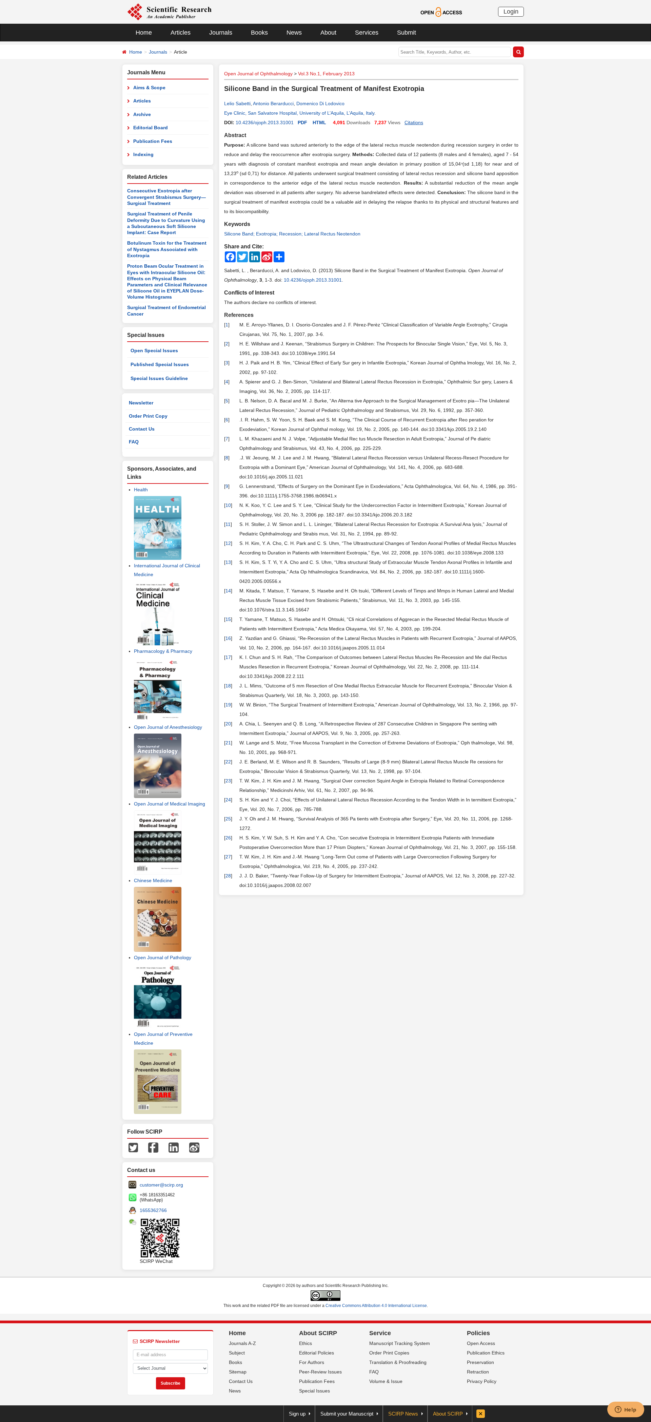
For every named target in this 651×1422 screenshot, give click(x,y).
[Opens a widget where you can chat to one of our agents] (625, 1410)
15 (228, 619)
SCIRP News (403, 1414)
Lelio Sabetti (237, 103)
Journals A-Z (242, 1343)
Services (366, 32)
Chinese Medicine (153, 880)
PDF (302, 122)
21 (228, 742)
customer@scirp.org (161, 1185)
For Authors (311, 1362)
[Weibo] (194, 1147)
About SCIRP (318, 1333)
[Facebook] (153, 1147)
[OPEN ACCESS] (441, 11)
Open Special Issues (154, 350)
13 (228, 562)
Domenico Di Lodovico (320, 103)
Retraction (478, 1371)
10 (228, 505)
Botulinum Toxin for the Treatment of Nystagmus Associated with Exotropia (166, 249)
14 (228, 590)
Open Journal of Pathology (162, 957)
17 (228, 657)
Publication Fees (152, 141)
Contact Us (142, 429)
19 (228, 704)
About (328, 32)
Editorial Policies (316, 1352)
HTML (319, 122)
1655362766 (153, 1210)
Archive (142, 114)
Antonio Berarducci (273, 103)
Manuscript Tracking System (399, 1343)
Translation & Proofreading (398, 1362)
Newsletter (141, 402)
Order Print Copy (148, 416)
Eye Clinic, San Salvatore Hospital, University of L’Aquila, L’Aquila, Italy (299, 113)
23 (228, 780)
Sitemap (237, 1371)
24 (228, 799)
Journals (220, 32)
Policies (478, 1333)
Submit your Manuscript (346, 1414)
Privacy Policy (481, 1381)
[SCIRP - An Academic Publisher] (169, 11)
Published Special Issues (160, 364)
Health (141, 489)
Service (380, 1333)
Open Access (481, 1343)
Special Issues (314, 1390)
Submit (406, 32)
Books (259, 32)
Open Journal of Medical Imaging (169, 804)
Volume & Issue (385, 1381)
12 (228, 543)
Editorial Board (150, 127)
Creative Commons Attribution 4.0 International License (376, 1305)
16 (228, 638)
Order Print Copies (389, 1352)
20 (228, 723)
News (294, 32)
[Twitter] (133, 1147)
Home (144, 32)
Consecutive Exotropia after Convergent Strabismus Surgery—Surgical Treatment (166, 197)
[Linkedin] (174, 1147)
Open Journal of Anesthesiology (168, 727)
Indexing (143, 154)
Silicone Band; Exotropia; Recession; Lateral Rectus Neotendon (292, 233)
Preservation (480, 1362)
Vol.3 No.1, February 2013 (326, 73)
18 (228, 685)
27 (228, 856)
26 (228, 837)
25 (228, 818)
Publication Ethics (486, 1352)
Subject (237, 1352)
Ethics (305, 1343)
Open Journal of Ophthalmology (258, 73)
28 (228, 875)
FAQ (134, 441)
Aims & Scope (149, 87)
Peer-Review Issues (320, 1371)
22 (228, 761)
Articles (181, 32)
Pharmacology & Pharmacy (163, 651)
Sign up (297, 1414)
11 (228, 524)
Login (511, 11)
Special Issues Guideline (159, 378)
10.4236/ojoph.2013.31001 (265, 122)
